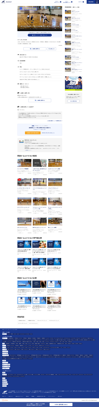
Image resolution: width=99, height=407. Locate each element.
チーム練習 (4, 349)
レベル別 (4, 347)
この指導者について (28, 150)
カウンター (42, 374)
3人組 (37, 341)
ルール (4, 378)
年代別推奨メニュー (6, 368)
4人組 (30, 43)
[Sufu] (6, 2)
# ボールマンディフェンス (42, 320)
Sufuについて (56, 2)
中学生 (17, 343)
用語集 (4, 372)
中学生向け (42, 41)
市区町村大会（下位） (60, 343)
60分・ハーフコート (10, 349)
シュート (47, 338)
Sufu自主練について (66, 2)
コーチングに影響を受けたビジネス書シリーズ (14, 358)
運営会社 (27, 396)
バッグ (15, 374)
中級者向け (39, 338)
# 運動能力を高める (31, 320)
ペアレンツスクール (12, 355)
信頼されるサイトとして (19, 396)
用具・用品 (4, 374)
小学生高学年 (13, 343)
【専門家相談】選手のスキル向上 (36, 355)
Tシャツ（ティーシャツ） (88, 374)
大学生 (23, 343)
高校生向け (46, 41)
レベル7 (29, 347)
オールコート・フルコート (54, 341)
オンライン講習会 (5, 355)
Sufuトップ (4, 329)
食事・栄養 (4, 380)
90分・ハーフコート (25, 349)
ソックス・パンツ (75, 374)
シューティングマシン (16, 376)
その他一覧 (70, 341)
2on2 (63, 341)
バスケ (19, 41)
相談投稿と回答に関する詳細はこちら (48, 132)
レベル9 (37, 347)
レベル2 (11, 347)
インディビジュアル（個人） (54, 347)
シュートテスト (5, 351)
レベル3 (15, 347)
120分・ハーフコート (39, 349)
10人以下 (69, 343)
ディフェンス (28, 41)
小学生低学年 (7, 343)
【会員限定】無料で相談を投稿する (32, 132)
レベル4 (18, 347)
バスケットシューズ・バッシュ (63, 374)
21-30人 (77, 343)
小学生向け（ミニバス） (35, 41)
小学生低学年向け (25, 43)
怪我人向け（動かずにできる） (27, 341)
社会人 (26, 343)
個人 (66, 343)
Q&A (3, 343)
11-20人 (73, 343)
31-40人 (80, 343)
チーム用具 (25, 374)
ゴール (70, 374)
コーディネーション (67, 338)
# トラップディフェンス (22, 323)
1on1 (60, 341)
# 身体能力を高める (21, 320)
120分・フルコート (47, 349)
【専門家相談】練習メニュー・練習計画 (59, 355)
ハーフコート (47, 341)
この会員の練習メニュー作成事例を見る (54, 120)
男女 (33, 343)
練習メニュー (5, 338)
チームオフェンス (84, 338)
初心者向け (34, 338)
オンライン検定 (5, 353)
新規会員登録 (91, 1)
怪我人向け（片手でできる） (17, 341)
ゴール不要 (19, 43)
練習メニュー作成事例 (6, 366)
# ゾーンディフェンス (33, 323)
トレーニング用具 (37, 374)
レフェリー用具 (30, 374)
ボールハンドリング (60, 338)
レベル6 (26, 347)
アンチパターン (5, 362)
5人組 (43, 341)
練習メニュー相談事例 (6, 364)
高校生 (20, 343)
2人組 (34, 341)
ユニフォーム (81, 374)
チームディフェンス (53, 41)
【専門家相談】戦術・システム (47, 355)
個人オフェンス (90, 338)
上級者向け (43, 338)
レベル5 (22, 347)
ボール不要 (58, 41)
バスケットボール (10, 374)
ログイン (80, 1)
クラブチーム (43, 343)
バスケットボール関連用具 (50, 374)
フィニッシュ (9, 341)
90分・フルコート (32, 349)
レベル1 (8, 347)
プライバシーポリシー (51, 396)
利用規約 (33, 396)
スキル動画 (4, 341)
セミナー (4, 345)
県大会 (47, 343)
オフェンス (78, 338)
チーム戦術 (4, 358)
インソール (9, 376)
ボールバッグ (5, 376)
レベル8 (33, 347)
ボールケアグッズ (20, 374)
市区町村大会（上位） (52, 343)
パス (54, 338)
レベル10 (40, 347)
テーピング (22, 376)
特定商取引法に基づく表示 (41, 396)
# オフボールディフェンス (54, 320)
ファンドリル (23, 41)
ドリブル (51, 338)
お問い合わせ (60, 396)
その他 (56, 374)
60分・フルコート (17, 349)
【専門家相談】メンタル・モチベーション (23, 355)
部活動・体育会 (37, 343)
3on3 (66, 341)
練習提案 (4, 360)
